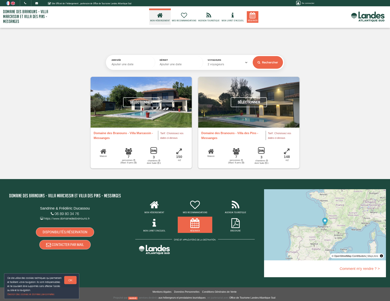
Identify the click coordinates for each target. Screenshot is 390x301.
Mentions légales (162, 291)
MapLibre (373, 256)
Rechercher (269, 62)
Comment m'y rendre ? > (360, 269)
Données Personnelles (186, 291)
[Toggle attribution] (381, 255)
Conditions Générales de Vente (219, 291)
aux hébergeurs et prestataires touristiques (182, 297)
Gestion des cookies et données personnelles (30, 294)
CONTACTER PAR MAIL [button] (67, 244)
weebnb (132, 298)
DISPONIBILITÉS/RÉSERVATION (65, 232)
